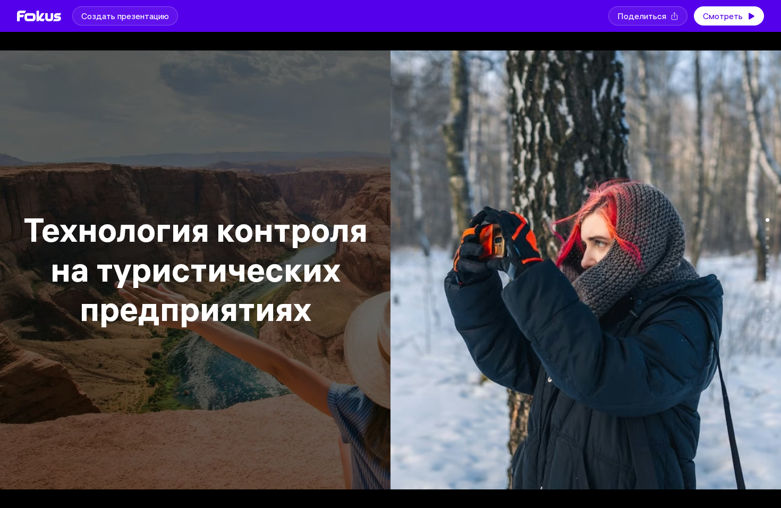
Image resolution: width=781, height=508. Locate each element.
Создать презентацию (125, 16)
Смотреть (723, 16)
